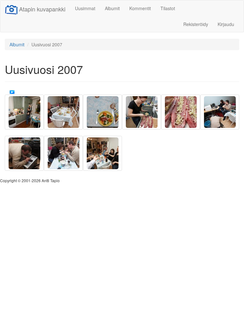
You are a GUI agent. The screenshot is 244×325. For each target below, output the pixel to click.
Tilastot (167, 8)
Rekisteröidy (195, 24)
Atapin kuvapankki (42, 9)
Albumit (112, 8)
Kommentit (140, 8)
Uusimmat (85, 8)
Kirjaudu (226, 24)
